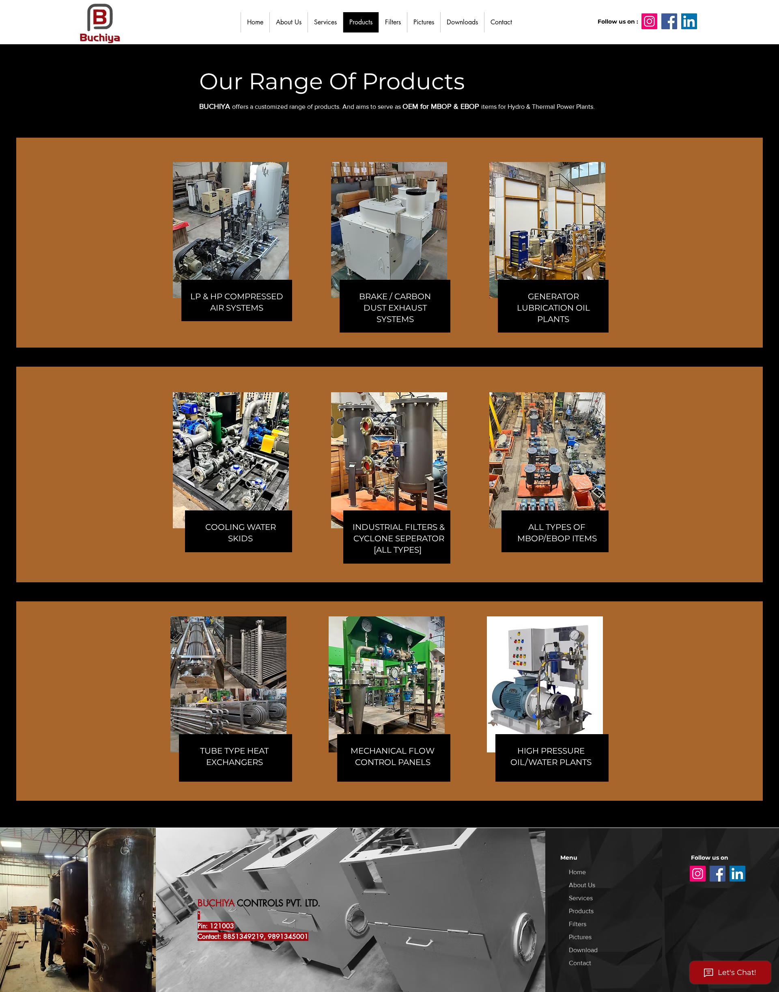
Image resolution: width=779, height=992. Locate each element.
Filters (577, 924)
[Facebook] (669, 21)
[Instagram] (698, 874)
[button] (393, 22)
